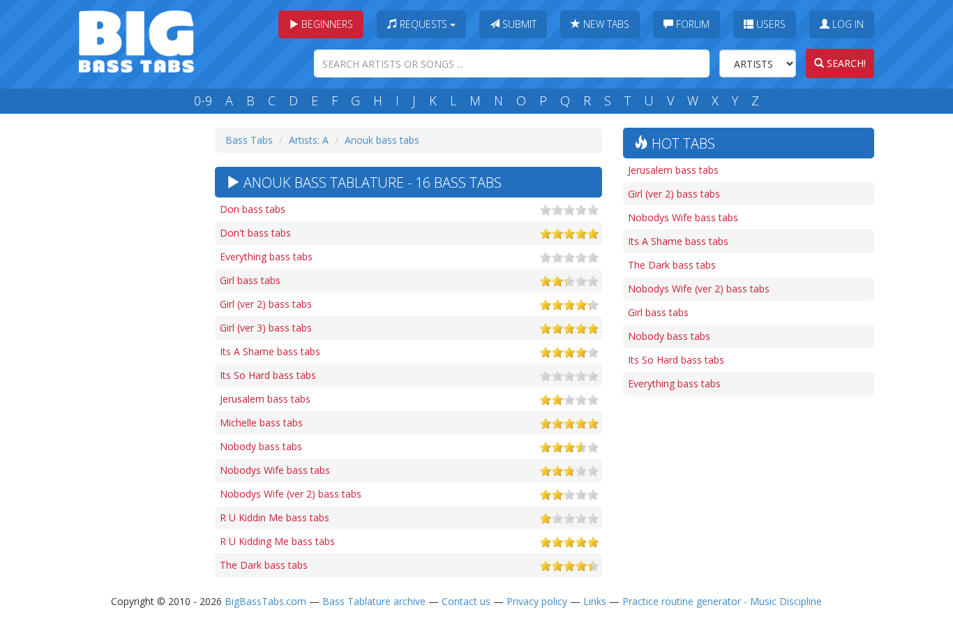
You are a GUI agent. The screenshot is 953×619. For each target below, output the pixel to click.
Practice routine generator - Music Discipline (722, 601)
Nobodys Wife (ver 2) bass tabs (290, 493)
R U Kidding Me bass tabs (277, 541)
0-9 (203, 100)
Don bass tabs (252, 209)
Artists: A (309, 140)
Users (769, 24)
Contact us (466, 601)
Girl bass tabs (250, 280)
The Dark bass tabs (264, 565)
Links (594, 601)
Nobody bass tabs (261, 446)
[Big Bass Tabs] (136, 40)
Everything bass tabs (266, 256)
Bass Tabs (249, 140)
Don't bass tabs (255, 232)
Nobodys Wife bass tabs (275, 470)
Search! (845, 63)
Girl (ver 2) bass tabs (266, 304)
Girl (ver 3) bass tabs (266, 327)
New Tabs (604, 24)
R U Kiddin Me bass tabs (274, 517)
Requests (423, 24)
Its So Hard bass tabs (268, 375)
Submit (518, 24)
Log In (847, 24)
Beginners (326, 24)
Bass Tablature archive (374, 601)
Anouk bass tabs (382, 140)
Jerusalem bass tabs (265, 398)
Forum (691, 24)
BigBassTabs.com (265, 601)
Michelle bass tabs (261, 422)
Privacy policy (536, 601)
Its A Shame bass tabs (270, 351)
